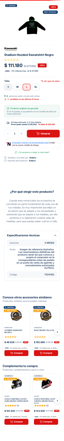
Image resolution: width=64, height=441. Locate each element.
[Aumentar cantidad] (21, 133)
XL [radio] (35, 86)
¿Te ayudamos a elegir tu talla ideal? (33, 152)
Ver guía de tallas (52, 81)
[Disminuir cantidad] (7, 133)
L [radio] (26, 86)
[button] (32, 24)
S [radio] (8, 86)
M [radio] (17, 86)
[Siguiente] (57, 332)
